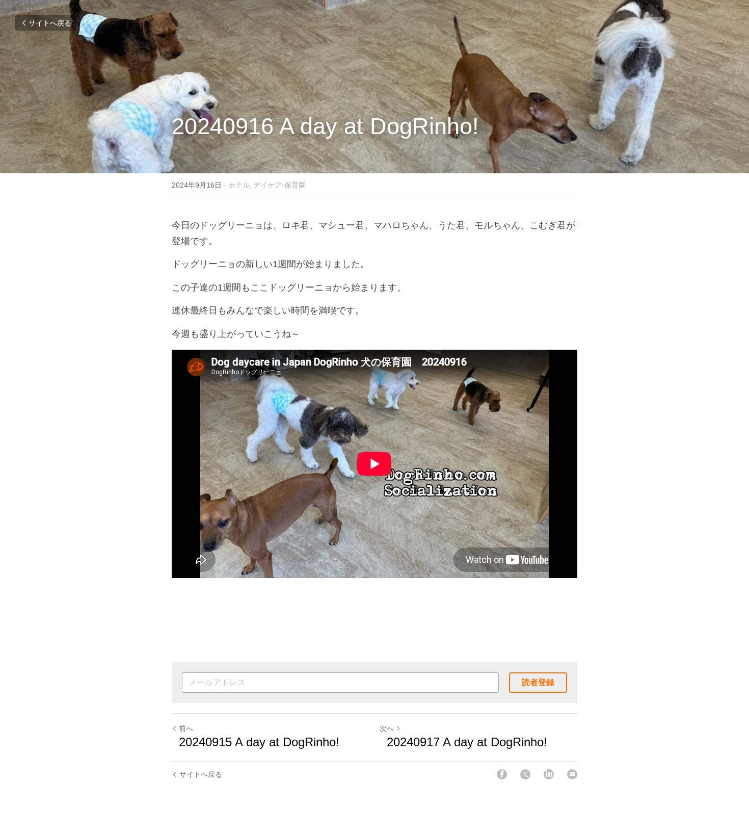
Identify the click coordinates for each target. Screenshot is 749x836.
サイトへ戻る (50, 23)
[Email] (572, 774)
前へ (186, 728)
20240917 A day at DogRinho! (463, 742)
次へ (387, 728)
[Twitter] (525, 774)
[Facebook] (502, 774)
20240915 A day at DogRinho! (255, 742)
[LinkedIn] (549, 774)
